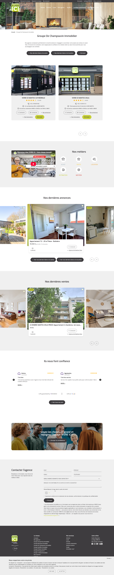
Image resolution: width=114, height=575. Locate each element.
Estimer (68, 541)
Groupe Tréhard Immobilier (41, 553)
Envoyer (49, 500)
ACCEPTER (62, 571)
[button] (33, 99)
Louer (54, 7)
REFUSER (51, 571)
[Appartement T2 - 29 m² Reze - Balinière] (55, 225)
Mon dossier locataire (97, 541)
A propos (36, 538)
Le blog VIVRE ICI (88, 1)
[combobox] (72, 478)
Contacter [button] (34, 112)
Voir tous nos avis (57, 402)
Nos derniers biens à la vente (38, 53)
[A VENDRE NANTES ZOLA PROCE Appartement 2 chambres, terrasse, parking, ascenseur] (55, 309)
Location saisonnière (79, 7)
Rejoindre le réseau (36, 1)
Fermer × (109, 558)
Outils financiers (96, 538)
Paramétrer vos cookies (48, 568)
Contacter (22, 112)
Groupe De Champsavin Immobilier (42, 545)
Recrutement (46, 1)
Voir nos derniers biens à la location (71, 260)
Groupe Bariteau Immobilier (41, 543)
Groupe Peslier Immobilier (40, 549)
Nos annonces (46, 112)
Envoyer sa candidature (58, 440)
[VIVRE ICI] (15, 7)
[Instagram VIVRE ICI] (95, 544)
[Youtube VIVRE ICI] (101, 544)
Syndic (69, 7)
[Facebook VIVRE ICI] (92, 544)
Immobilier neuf (70, 549)
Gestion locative (70, 545)
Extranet (82, 53)
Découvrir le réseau (25, 1)
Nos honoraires (28, 117)
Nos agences (16, 1)
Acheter (48, 7)
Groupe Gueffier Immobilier (41, 547)
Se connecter (100, 7)
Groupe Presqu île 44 (39, 551)
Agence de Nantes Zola (75, 250)
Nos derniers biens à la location (64, 53)
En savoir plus (37, 568)
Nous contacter (97, 1)
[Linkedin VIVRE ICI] (97, 544)
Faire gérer (61, 7)
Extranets (79, 1)
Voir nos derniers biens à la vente (44, 260)
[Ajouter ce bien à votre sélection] (24, 208)
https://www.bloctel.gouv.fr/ (51, 515)
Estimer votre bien (93, 7)
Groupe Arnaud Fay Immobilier (41, 541)
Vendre (43, 7)
